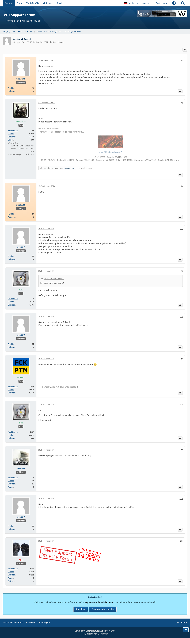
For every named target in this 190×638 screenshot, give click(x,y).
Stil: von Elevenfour (95, 634)
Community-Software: (95, 631)
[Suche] (182, 3)
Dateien (11, 581)
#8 (181, 404)
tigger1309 (20, 42)
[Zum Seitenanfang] (186, 629)
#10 (181, 498)
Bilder (10, 140)
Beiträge (11, 91)
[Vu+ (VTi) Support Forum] (95, 17)
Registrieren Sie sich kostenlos (99, 602)
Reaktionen (13, 130)
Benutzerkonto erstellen (103, 609)
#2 (182, 103)
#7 (182, 359)
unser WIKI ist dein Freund (109, 152)
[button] (131, 3)
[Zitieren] (180, 91)
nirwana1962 (68, 168)
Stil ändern (182, 622)
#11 (181, 541)
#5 (182, 271)
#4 (181, 228)
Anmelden (147, 3)
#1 (182, 60)
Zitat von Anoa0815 (53, 278)
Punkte (11, 88)
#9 (182, 450)
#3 (182, 186)
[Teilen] (185, 50)
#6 (181, 316)
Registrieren (161, 3)
